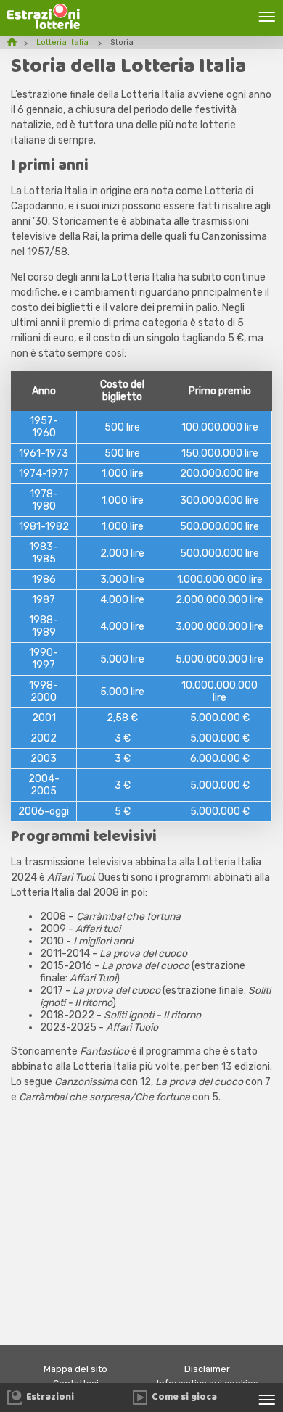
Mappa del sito (75, 1368)
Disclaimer (207, 1368)
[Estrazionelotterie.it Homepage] (43, 26)
